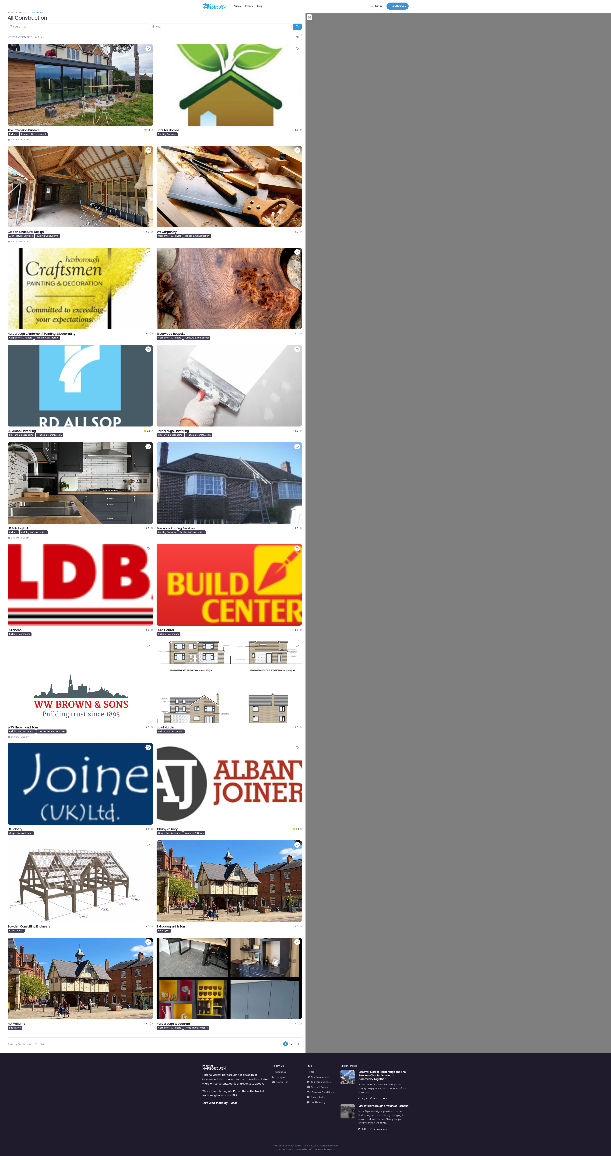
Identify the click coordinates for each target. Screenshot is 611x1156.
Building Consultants (47, 235)
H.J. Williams (16, 1024)
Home (11, 12)
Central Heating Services (51, 731)
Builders (13, 134)
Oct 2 (364, 1129)
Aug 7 (364, 1098)
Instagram (281, 1077)
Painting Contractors (47, 337)
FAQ (311, 1072)
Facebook (280, 1072)
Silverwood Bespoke (171, 334)
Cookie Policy (318, 1102)
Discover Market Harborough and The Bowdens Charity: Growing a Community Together (382, 1075)
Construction (16, 930)
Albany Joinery (167, 829)
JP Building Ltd (18, 528)
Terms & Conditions (323, 1092)
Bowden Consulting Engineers (29, 926)
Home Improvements (196, 1027)
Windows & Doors (194, 833)
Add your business (321, 1082)
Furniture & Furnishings (197, 337)
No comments (380, 1098)
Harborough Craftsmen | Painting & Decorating (41, 334)
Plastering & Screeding (21, 435)
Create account (320, 1077)
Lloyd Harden (166, 727)
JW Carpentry (167, 232)
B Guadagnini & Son (171, 926)
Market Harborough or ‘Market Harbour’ (383, 1106)
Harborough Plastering (173, 431)
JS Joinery (15, 829)
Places (237, 6)
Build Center (165, 630)
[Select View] (297, 37)
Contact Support (320, 1087)
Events (249, 6)
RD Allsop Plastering (22, 431)
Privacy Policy (318, 1097)
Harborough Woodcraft (173, 1024)
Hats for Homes (168, 130)
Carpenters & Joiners (169, 235)
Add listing (398, 6)
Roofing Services (167, 134)
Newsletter (282, 1082)
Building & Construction (33, 532)
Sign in (378, 6)
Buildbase (15, 630)
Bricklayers (164, 930)
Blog (259, 6)
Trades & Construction (197, 235)
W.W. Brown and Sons (23, 727)
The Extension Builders (24, 130)
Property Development (33, 134)
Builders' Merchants (19, 634)
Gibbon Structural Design (26, 232)
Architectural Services (21, 235)
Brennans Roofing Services (176, 528)
